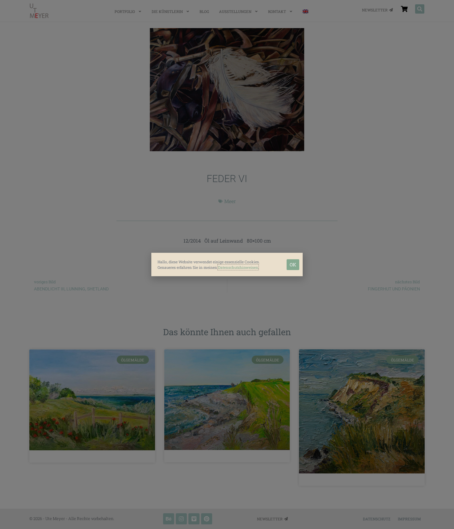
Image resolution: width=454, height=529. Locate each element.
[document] (227, 264)
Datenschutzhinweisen (238, 267)
